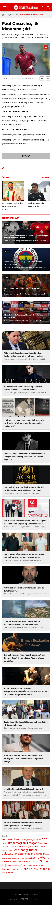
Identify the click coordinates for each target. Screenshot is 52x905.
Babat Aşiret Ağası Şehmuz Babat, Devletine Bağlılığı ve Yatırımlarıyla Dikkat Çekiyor (24, 555)
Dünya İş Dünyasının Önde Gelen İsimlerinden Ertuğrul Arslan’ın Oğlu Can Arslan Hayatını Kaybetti (24, 456)
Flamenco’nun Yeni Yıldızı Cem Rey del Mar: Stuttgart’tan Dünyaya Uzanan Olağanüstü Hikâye (23, 758)
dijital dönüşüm (18, 846)
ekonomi (40, 846)
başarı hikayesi (29, 839)
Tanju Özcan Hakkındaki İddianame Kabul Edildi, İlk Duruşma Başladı (26, 723)
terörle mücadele (16, 866)
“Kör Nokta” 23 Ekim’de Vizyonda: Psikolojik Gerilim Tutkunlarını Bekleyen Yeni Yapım (24, 488)
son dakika (14, 862)
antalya (22, 840)
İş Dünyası (10, 872)
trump (33, 866)
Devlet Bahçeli (43, 843)
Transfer (26, 865)
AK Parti (8, 840)
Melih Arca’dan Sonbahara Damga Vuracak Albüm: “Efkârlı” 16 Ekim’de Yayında (23, 388)
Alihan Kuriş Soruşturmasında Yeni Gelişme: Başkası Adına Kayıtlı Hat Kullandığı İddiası (23, 354)
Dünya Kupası (30, 847)
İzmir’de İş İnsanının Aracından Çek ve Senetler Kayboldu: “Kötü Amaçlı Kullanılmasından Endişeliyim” (25, 423)
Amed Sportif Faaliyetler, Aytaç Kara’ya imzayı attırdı (12, 206)
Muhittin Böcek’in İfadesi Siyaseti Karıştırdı (23, 789)
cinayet (4, 843)
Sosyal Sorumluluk (34, 862)
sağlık (31, 858)
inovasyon (5, 858)
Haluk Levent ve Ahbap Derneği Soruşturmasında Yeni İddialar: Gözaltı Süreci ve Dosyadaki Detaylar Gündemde (25, 691)
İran (37, 869)
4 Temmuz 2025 (18, 78)
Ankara (15, 839)
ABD (3, 839)
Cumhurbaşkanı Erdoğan (22, 843)
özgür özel (30, 869)
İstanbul (44, 869)
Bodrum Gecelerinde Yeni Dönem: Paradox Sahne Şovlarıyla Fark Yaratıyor (23, 824)
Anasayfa (8, 15)
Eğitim (10, 850)
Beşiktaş (38, 840)
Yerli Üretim (19, 869)
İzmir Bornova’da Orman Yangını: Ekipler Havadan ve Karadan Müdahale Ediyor (22, 623)
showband (41, 857)
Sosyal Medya (23, 862)
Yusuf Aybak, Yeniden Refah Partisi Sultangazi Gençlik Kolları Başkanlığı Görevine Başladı (25, 522)
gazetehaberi (26, 853)
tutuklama (40, 865)
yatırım (13, 869)
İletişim (34, 899)
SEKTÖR (24, 899)
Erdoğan (5, 850)
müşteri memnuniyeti (22, 858)
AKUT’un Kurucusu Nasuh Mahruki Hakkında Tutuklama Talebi (24, 589)
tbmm (9, 866)
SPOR (16, 15)
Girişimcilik (39, 853)
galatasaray (10, 853)
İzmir (3, 872)
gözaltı (47, 854)
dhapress (6, 846)
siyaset (6, 861)
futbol (33, 850)
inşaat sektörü (12, 858)
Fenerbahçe (21, 850)
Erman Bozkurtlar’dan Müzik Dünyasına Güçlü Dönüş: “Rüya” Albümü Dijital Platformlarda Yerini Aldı (24, 658)
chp (44, 839)
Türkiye (6, 869)
